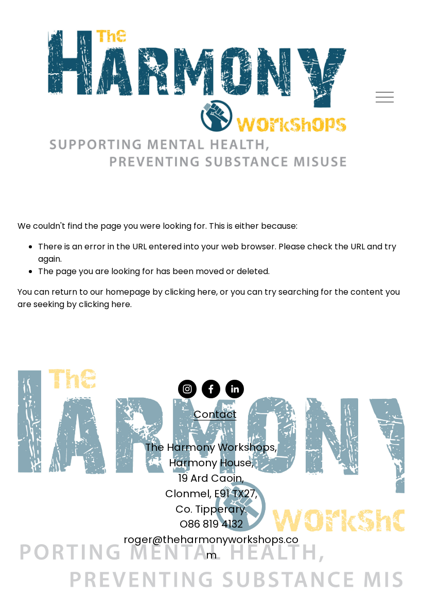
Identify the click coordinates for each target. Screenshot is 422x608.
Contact (215, 414)
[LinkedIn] (234, 389)
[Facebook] (211, 389)
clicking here (190, 292)
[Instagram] (187, 389)
